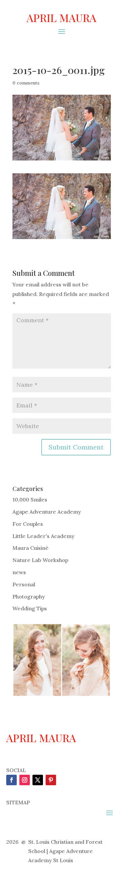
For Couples (27, 524)
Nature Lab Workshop (40, 560)
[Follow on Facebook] (11, 780)
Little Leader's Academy (43, 536)
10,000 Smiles (29, 499)
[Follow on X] (37, 780)
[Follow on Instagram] (24, 780)
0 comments (25, 83)
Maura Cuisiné (30, 548)
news (19, 572)
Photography (28, 596)
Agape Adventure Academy (46, 511)
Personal (23, 584)
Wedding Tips (29, 608)
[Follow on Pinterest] (51, 780)
